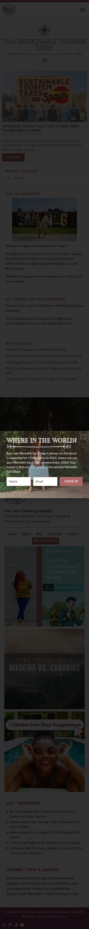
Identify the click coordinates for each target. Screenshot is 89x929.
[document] (44, 464)
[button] (83, 436)
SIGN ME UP (71, 481)
